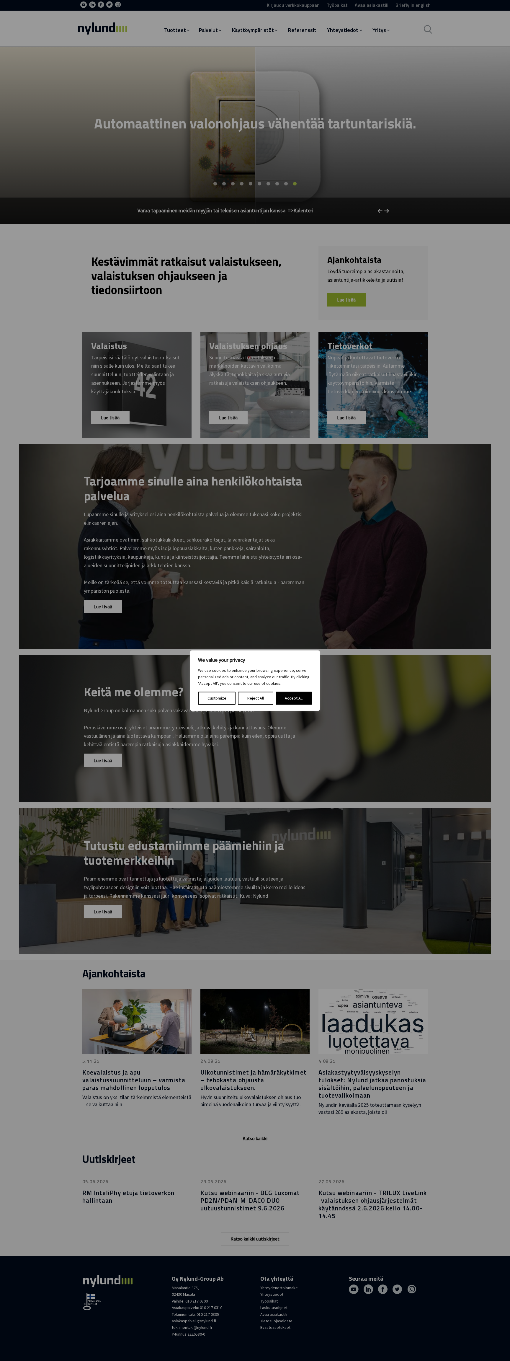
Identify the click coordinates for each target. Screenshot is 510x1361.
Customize (216, 698)
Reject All (255, 698)
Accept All (294, 698)
